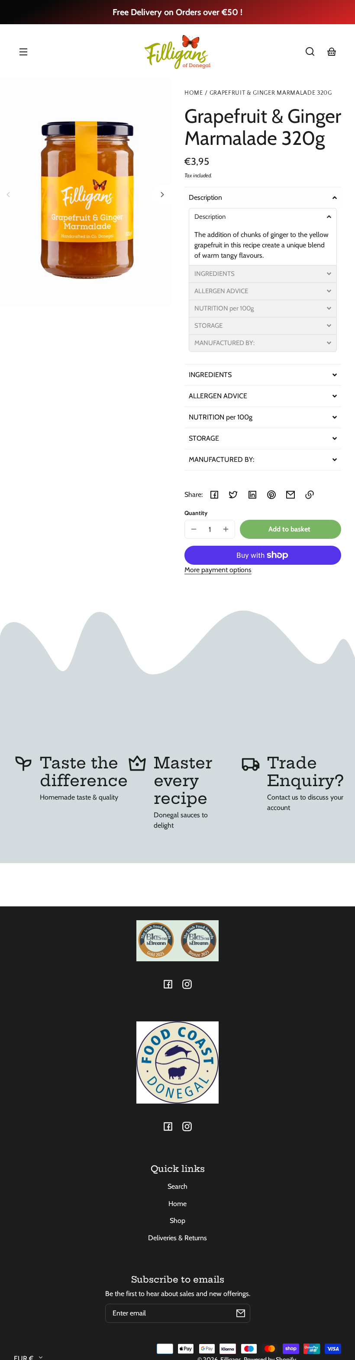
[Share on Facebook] (214, 494)
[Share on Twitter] (233, 494)
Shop (177, 1220)
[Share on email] (290, 494)
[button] (310, 51)
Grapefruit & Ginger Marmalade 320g (271, 93)
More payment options (218, 570)
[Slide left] (9, 194)
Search (177, 1186)
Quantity (195, 512)
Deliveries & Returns (177, 1238)
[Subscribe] (240, 1313)
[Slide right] (161, 194)
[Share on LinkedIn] (252, 494)
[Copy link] (309, 494)
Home (193, 93)
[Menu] (23, 51)
